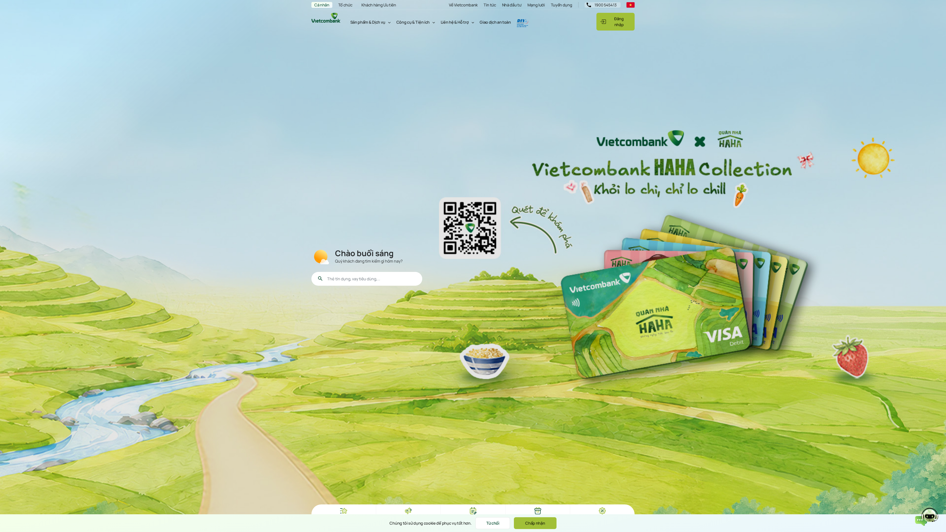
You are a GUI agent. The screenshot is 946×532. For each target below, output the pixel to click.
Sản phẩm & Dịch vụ (367, 22)
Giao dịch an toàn (495, 22)
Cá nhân (321, 5)
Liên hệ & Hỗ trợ (455, 22)
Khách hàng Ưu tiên (378, 5)
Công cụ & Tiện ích (413, 22)
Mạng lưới (536, 5)
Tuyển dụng (561, 5)
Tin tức (490, 5)
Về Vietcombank (463, 5)
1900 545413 (605, 5)
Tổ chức (345, 5)
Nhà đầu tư (512, 5)
